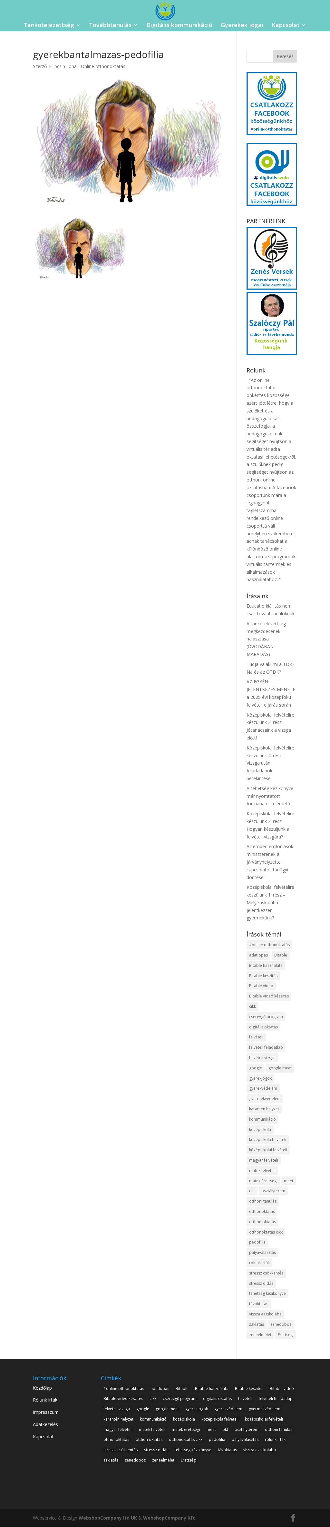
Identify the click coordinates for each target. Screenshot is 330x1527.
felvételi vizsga (262, 1057)
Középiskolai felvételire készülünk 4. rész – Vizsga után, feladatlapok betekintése (270, 763)
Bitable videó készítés (269, 996)
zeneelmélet (260, 1334)
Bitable (280, 955)
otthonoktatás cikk (266, 1232)
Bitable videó (261, 985)
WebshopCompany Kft (169, 1518)
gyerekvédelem (263, 1088)
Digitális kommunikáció (179, 26)
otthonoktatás (262, 1211)
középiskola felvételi (267, 1139)
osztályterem (273, 1191)
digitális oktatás (263, 1027)
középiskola (260, 1129)
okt (252, 1191)
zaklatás (256, 1324)
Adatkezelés (45, 1424)
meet (288, 1181)
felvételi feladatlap (266, 1047)
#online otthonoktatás (269, 944)
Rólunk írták (45, 1400)
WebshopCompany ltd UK (108, 1518)
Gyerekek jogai (242, 26)
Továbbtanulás (110, 26)
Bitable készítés (263, 975)
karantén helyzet (264, 1109)
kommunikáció (262, 1119)
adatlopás (258, 955)
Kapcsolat (286, 26)
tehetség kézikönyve (267, 1293)
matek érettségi (263, 1181)
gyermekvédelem (265, 1098)
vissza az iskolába (265, 1314)
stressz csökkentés (266, 1273)
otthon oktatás (262, 1222)
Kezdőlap (42, 1388)
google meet (280, 1068)
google (255, 1068)
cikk (252, 1006)
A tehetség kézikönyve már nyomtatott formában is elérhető (270, 796)
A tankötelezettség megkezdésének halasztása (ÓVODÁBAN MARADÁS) (266, 638)
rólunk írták (259, 1262)
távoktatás (258, 1303)
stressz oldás (261, 1283)
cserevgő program (266, 1016)
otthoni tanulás (263, 1201)
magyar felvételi (263, 1160)
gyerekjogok (260, 1078)
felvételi (256, 1037)
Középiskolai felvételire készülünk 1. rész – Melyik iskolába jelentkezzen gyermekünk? (270, 902)
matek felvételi (262, 1170)
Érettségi (286, 1334)
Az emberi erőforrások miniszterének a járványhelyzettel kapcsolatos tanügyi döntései (270, 861)
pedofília (257, 1242)
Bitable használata (266, 965)
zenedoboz (280, 1324)
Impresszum (46, 1412)
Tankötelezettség (49, 26)
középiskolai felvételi (268, 1150)
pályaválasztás (262, 1252)
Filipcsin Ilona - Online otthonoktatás (87, 66)
